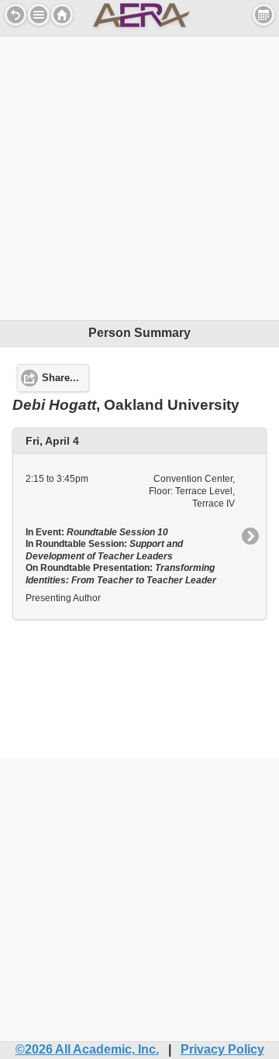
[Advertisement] (139, 175)
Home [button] (62, 14)
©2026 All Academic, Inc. (87, 1049)
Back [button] (15, 14)
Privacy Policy (222, 1049)
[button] (38, 14)
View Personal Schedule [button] (263, 14)
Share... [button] (60, 378)
